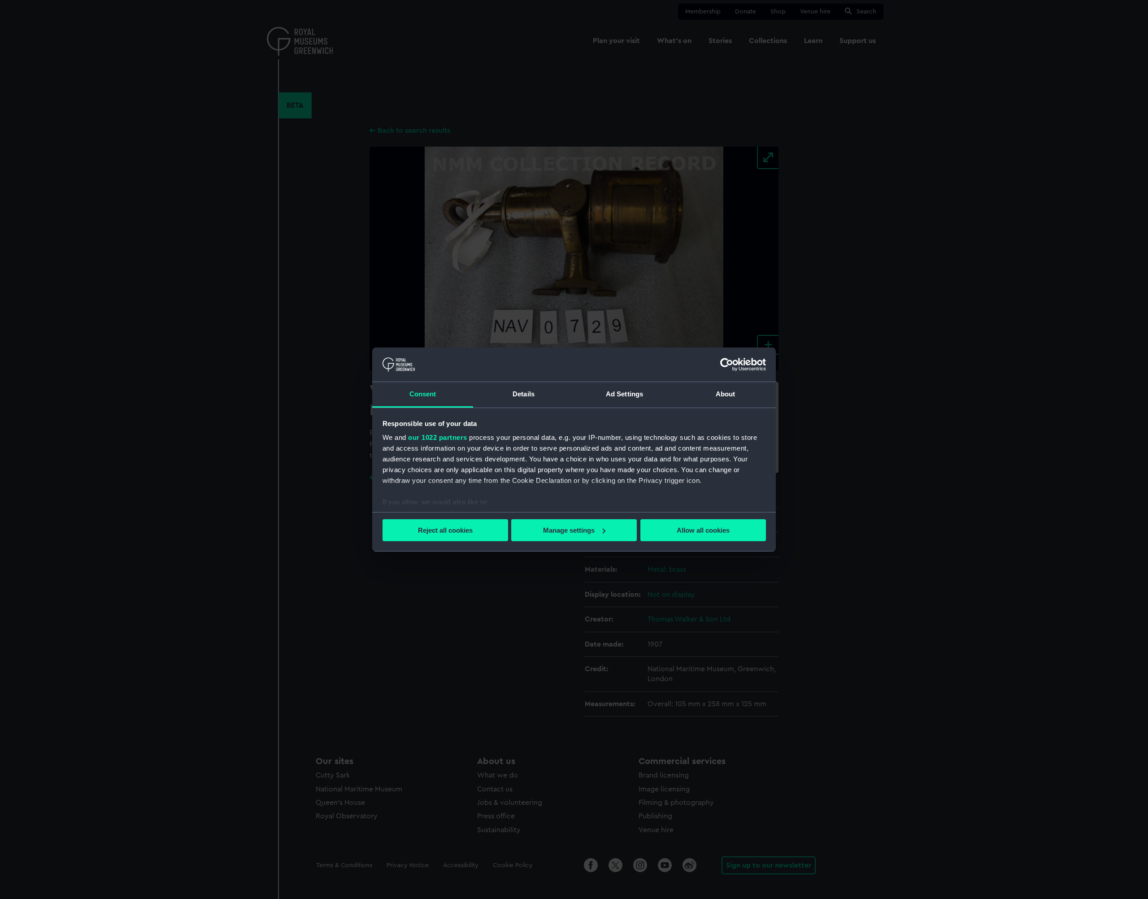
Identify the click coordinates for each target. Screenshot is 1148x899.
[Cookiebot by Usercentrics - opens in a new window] (726, 364)
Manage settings (569, 530)
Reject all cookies (445, 530)
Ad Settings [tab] (624, 394)
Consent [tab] (422, 394)
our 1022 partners (437, 437)
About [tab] (725, 394)
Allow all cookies (703, 530)
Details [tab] (524, 394)
